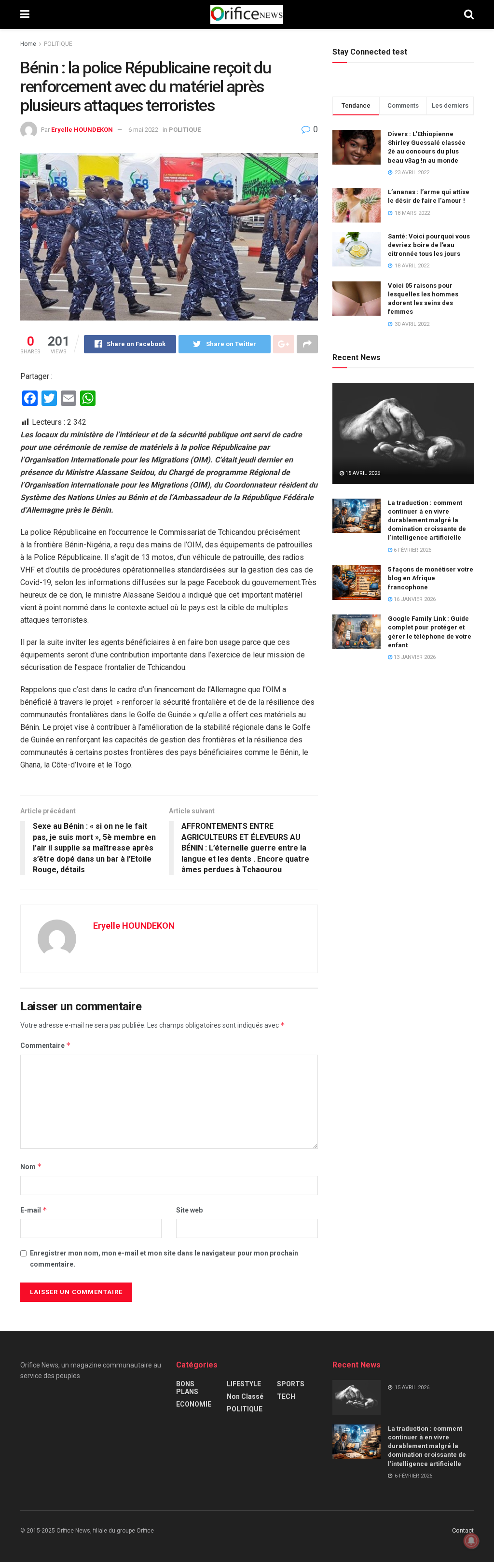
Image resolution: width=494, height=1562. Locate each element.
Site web (189, 1210)
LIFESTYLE (244, 1384)
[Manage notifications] (471, 1540)
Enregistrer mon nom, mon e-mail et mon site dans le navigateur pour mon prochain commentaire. (164, 1258)
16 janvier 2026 (414, 599)
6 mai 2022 (143, 129)
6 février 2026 (411, 550)
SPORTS (290, 1384)
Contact (463, 1530)
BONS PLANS (187, 1387)
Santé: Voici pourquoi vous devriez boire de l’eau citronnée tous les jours (429, 245)
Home (28, 44)
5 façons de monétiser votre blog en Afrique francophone (430, 578)
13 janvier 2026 (414, 657)
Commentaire (45, 1045)
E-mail (33, 1209)
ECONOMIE (193, 1404)
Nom (31, 1166)
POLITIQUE (58, 44)
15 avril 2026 (362, 473)
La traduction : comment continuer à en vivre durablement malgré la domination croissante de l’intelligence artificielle (427, 520)
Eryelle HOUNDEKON (82, 129)
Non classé (245, 1396)
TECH (286, 1396)
